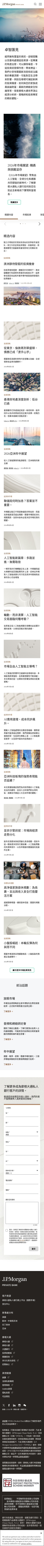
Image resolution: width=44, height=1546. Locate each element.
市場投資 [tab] (27, 214)
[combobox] (22, 1143)
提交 (34, 1248)
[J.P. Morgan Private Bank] (13, 4)
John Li (11, 283)
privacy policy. (26, 1543)
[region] (22, 1538)
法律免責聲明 (23, 1456)
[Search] (35, 4)
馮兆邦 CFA (13, 421)
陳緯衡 (17, 283)
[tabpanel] (22, 652)
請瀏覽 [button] (5, 1421)
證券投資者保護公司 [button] (31, 1447)
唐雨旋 (6, 283)
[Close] (41, 1533)
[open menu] (40, 4)
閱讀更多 (14, 202)
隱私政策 (22, 1240)
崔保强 (11, 468)
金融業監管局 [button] (16, 1447)
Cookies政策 (7, 1389)
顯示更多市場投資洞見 (22, 970)
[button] (3, 1405)
